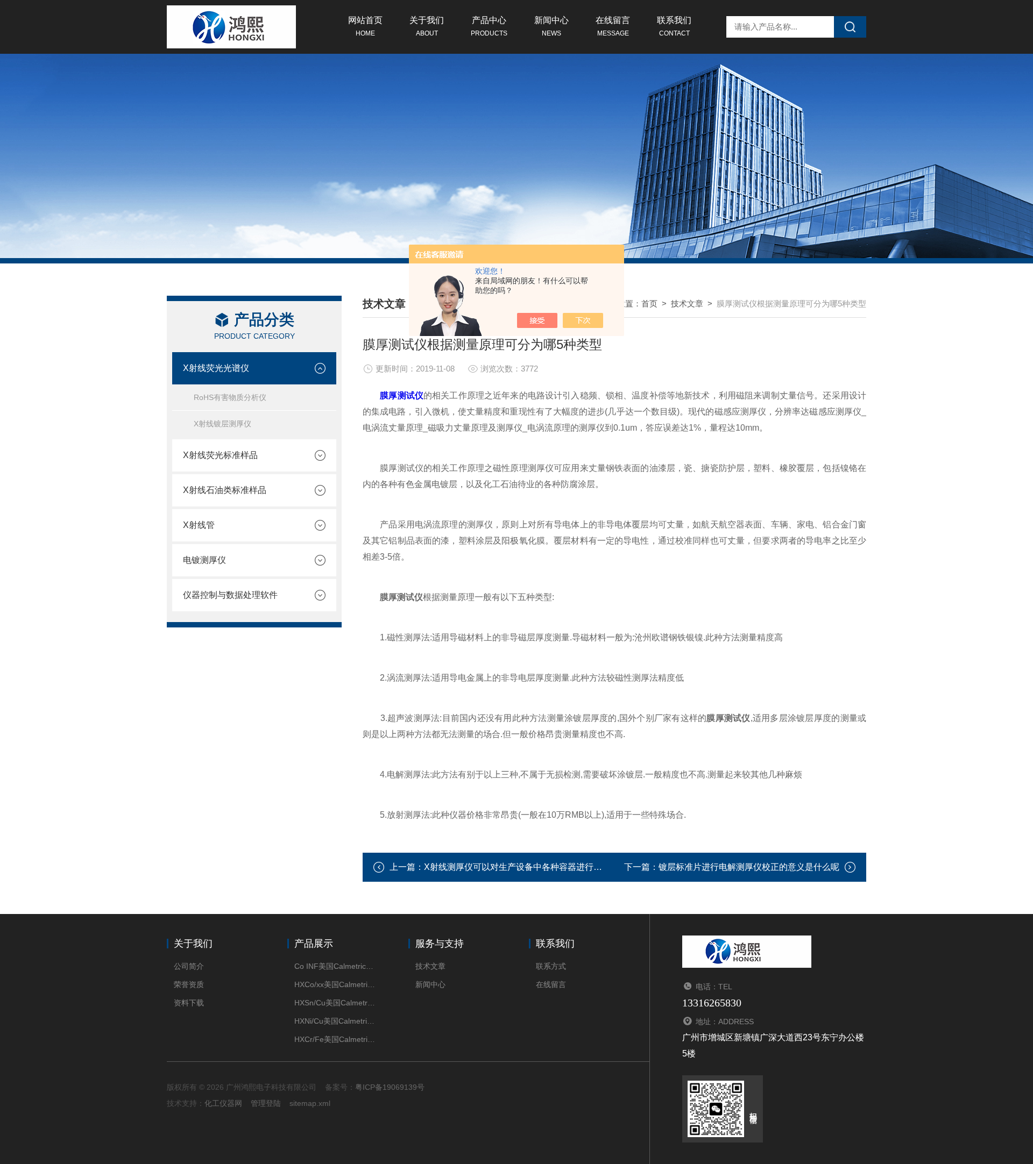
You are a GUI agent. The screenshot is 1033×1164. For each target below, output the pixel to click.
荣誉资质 (189, 984)
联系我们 (674, 26)
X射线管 (199, 525)
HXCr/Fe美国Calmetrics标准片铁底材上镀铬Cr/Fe (335, 1039)
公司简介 (189, 966)
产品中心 (489, 26)
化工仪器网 (223, 1103)
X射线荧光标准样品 (220, 455)
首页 (649, 303)
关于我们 (426, 26)
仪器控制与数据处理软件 (230, 594)
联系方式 (551, 966)
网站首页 (365, 26)
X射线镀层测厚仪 (222, 423)
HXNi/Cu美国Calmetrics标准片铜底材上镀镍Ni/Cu (335, 1021)
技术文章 (687, 303)
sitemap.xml (309, 1103)
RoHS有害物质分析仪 (230, 397)
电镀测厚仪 (204, 560)
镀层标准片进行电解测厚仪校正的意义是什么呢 (749, 867)
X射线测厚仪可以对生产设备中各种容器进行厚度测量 (526, 867)
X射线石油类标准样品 (224, 490)
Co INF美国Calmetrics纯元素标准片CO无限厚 (335, 966)
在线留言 (613, 26)
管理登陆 (266, 1103)
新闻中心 (551, 26)
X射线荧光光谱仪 (216, 368)
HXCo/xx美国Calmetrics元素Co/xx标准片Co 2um (335, 984)
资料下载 (189, 1002)
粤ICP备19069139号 (389, 1087)
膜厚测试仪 (401, 395)
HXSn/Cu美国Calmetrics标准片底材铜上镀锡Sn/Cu (335, 1002)
